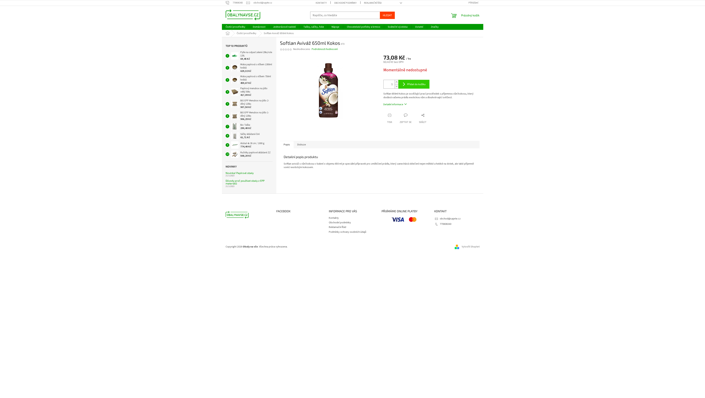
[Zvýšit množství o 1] (396, 82)
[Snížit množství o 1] (396, 86)
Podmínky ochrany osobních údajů (347, 232)
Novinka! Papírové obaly (240, 173)
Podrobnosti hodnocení (325, 49)
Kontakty (321, 3)
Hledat (387, 15)
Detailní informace (393, 104)
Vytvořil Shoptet (471, 247)
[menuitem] (235, 27)
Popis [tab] (287, 144)
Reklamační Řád (373, 3)
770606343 (445, 224)
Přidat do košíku (416, 84)
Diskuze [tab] (301, 144)
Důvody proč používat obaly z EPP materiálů (245, 182)
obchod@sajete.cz (450, 219)
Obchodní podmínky (345, 3)
